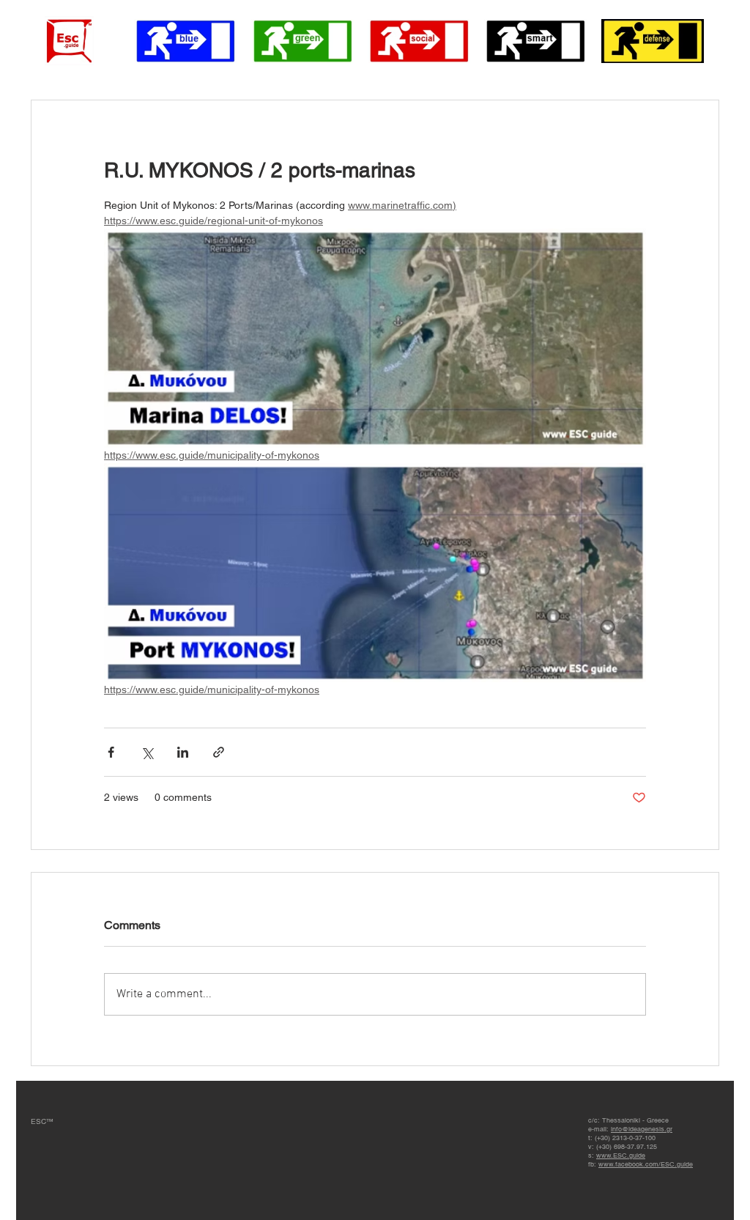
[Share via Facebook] (111, 752)
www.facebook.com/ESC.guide (645, 1164)
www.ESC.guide (620, 1155)
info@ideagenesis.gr (641, 1129)
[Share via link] (219, 752)
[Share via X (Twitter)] (147, 752)
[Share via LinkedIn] (183, 752)
